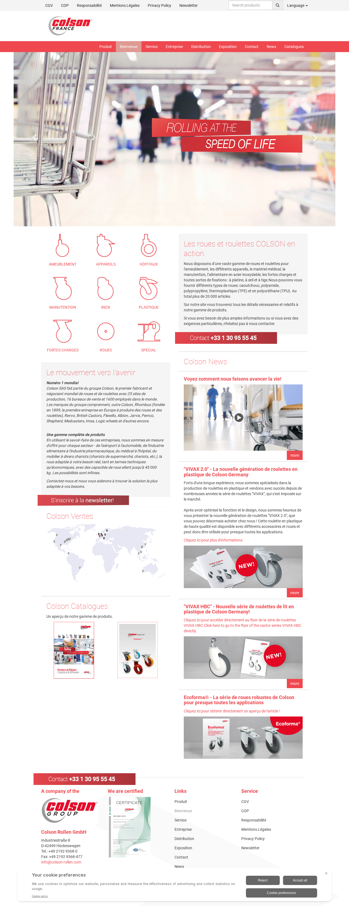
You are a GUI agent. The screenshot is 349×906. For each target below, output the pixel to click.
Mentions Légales (125, 5)
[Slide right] (315, 137)
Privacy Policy (159, 5)
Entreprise (174, 46)
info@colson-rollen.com (61, 862)
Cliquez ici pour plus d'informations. (213, 540)
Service (152, 46)
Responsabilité (89, 5)
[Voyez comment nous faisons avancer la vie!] (243, 417)
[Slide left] (34, 137)
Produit (105, 46)
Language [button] (296, 5)
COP (65, 5)
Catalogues (294, 46)
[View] (137, 827)
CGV (49, 5)
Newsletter (188, 5)
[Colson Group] (69, 810)
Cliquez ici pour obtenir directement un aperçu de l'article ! (232, 711)
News (271, 46)
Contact (251, 46)
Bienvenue (128, 46)
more (294, 455)
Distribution (201, 46)
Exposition (228, 46)
